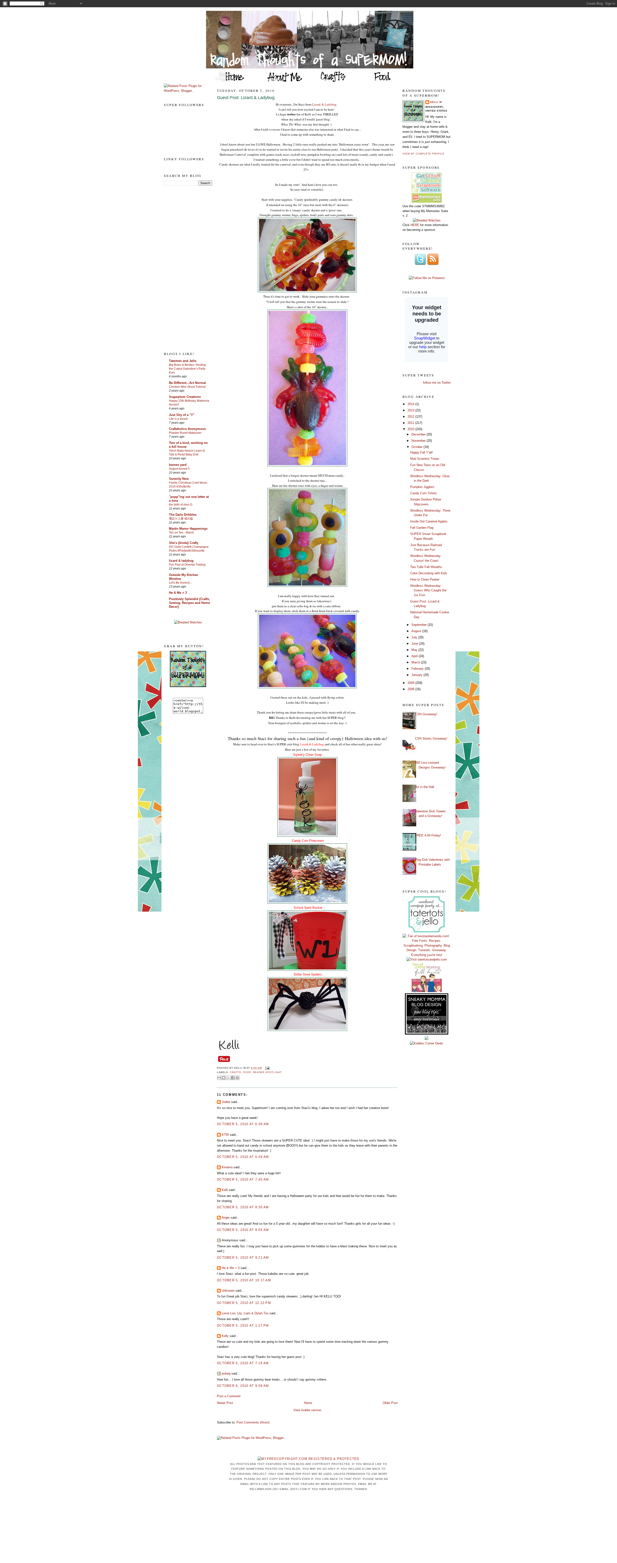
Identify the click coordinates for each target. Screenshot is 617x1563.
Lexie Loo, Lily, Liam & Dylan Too (245, 1313)
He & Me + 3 (178, 592)
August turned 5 (179, 468)
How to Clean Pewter (424, 579)
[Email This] (219, 1077)
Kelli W (436, 102)
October (417, 447)
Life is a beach (178, 419)
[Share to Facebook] (232, 1077)
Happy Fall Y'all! (421, 452)
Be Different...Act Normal (187, 383)
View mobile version (307, 1410)
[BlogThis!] (223, 1077)
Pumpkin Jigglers (422, 487)
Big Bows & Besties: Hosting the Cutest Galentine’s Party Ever (187, 368)
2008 (411, 689)
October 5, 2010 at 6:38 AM (243, 1124)
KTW (225, 1134)
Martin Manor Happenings (188, 528)
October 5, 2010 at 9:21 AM (243, 1257)
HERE (414, 225)
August (416, 631)
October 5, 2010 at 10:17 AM (244, 1280)
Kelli (225, 1190)
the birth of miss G (180, 504)
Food (247, 1072)
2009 (411, 683)
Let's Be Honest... (180, 582)
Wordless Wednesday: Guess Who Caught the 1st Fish (428, 590)
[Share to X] (228, 1077)
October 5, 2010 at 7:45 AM (243, 1179)
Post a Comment (229, 1396)
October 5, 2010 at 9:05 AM (243, 1230)
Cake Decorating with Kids (428, 573)
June (415, 643)
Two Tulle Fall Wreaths (426, 567)
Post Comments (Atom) (252, 1422)
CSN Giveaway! (426, 714)
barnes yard (178, 465)
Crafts (235, 1072)
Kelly (225, 1336)
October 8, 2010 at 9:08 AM (243, 1386)
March (416, 662)
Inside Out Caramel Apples (429, 521)
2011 (411, 423)
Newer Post (225, 1403)
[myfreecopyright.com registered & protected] (308, 1459)
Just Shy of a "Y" (181, 415)
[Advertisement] (183, 268)
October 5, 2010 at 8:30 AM (243, 1207)
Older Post (390, 1403)
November (419, 440)
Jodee (226, 1102)
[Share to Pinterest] (237, 1077)
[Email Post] (266, 1068)
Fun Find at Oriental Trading (187, 564)
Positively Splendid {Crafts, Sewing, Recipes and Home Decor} (189, 602)
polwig (226, 1373)
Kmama (227, 1167)
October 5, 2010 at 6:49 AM (243, 1157)
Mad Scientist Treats (424, 459)
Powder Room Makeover (185, 432)
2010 (411, 429)
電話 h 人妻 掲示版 (181, 518)
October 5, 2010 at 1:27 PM (243, 1325)
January (417, 675)
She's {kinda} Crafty (183, 543)
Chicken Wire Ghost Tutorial (187, 386)
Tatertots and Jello (182, 361)
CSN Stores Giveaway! (431, 738)
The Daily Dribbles (182, 514)
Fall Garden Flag (421, 527)
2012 (411, 416)
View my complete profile (423, 153)
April (415, 656)
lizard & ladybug (181, 560)
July (414, 637)
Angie (226, 1217)
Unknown (228, 1290)
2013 (411, 410)
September (419, 625)
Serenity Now (179, 479)
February (418, 668)
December (419, 434)
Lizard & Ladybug (324, 104)
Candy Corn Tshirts (423, 493)
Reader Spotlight (267, 1072)
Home (308, 1403)
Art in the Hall (424, 787)
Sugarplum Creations (185, 397)
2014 (411, 404)
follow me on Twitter (437, 382)
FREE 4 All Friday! (428, 835)
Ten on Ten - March (181, 532)
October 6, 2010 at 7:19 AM (243, 1363)
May (414, 650)
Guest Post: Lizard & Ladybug (246, 97)
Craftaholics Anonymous (187, 429)
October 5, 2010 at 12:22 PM (244, 1303)
